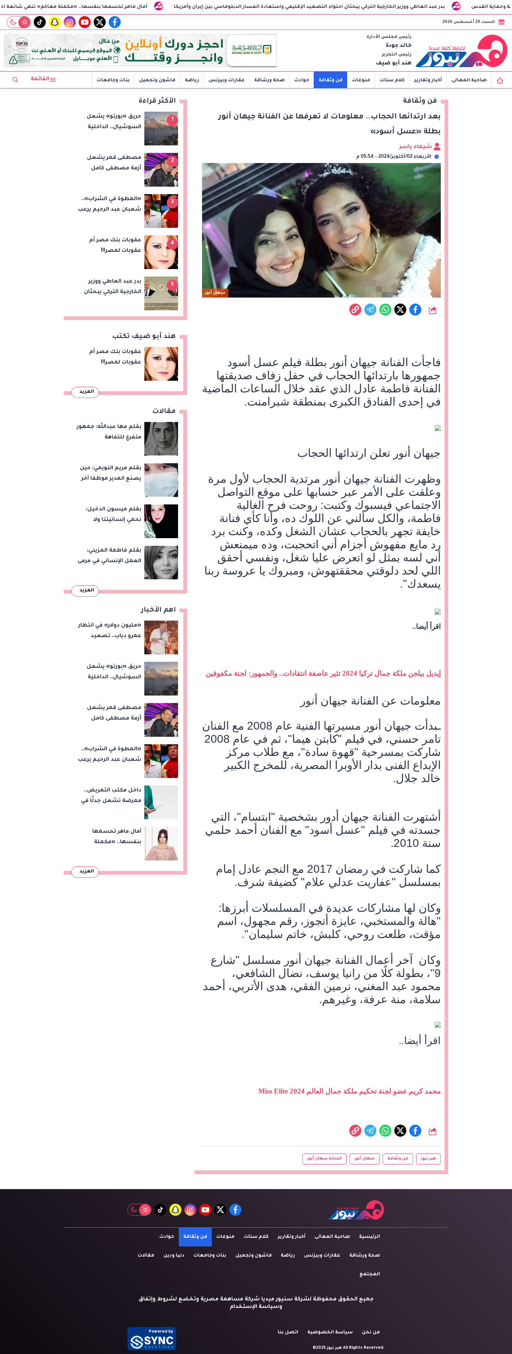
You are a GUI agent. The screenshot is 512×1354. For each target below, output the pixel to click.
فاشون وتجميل (157, 80)
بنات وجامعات (113, 80)
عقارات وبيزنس (226, 80)
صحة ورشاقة (269, 80)
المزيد (86, 392)
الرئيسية (369, 1237)
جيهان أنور (365, 1159)
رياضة (192, 80)
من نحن (371, 1332)
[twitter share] (400, 310)
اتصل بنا (288, 1332)
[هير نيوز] (461, 50)
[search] (15, 80)
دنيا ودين (173, 1255)
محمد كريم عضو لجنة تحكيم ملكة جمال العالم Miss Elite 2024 (349, 1091)
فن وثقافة (331, 80)
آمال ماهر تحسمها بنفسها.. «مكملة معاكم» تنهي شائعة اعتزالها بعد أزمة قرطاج (112, 7)
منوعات (361, 80)
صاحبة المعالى (469, 80)
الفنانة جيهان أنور (324, 1159)
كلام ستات (392, 80)
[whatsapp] (355, 310)
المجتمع (369, 1274)
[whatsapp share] (385, 310)
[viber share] (370, 310)
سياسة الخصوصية (330, 1332)
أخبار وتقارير (428, 80)
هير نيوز (428, 1159)
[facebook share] (415, 310)
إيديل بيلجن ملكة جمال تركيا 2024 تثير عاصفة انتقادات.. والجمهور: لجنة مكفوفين (323, 673)
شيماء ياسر (416, 147)
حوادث (301, 80)
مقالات (146, 1255)
